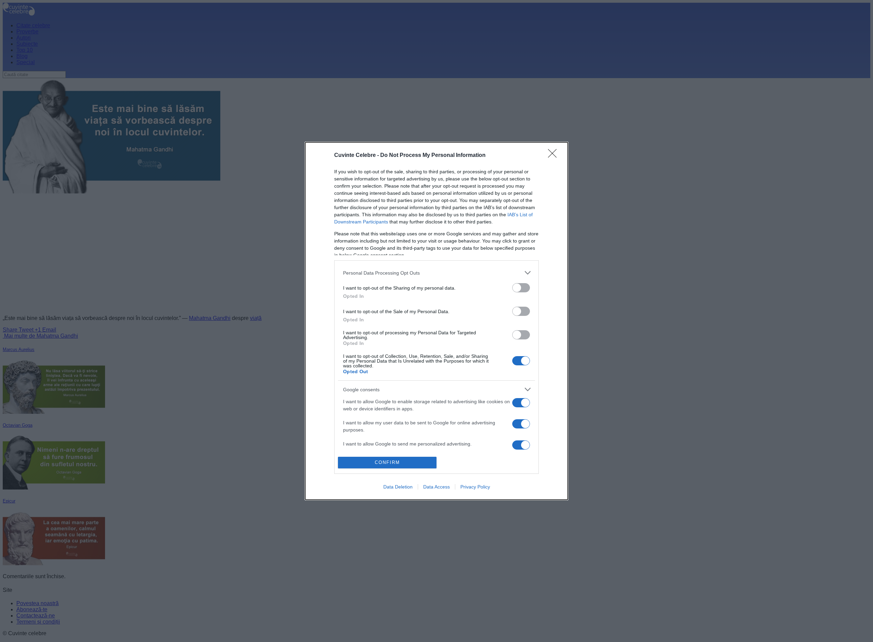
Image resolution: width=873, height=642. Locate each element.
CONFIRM (387, 462)
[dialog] (436, 321)
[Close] (554, 155)
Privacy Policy (475, 487)
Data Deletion (398, 487)
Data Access (436, 487)
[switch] (521, 287)
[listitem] (436, 272)
